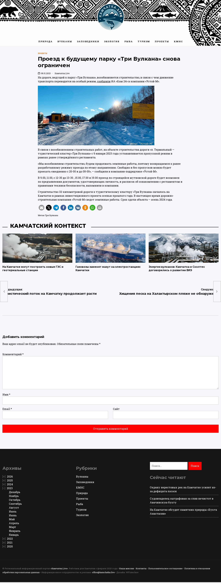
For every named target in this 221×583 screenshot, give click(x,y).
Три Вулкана (51, 215)
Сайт (116, 409)
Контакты (141, 568)
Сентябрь (15, 503)
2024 (10, 484)
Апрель (14, 523)
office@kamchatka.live (103, 572)
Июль (13, 511)
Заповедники (88, 41)
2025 (10, 480)
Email (7, 409)
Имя (6, 394)
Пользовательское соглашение (165, 568)
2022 (10, 538)
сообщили (103, 81)
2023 (10, 488)
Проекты (162, 41)
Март (12, 527)
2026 (10, 476)
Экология (112, 41)
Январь (14, 534)
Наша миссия (126, 568)
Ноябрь (14, 496)
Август (14, 507)
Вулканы (64, 41)
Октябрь (14, 499)
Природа (45, 41)
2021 (9, 542)
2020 (10, 546)
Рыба (128, 41)
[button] (41, 207)
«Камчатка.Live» (59, 568)
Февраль (14, 531)
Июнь (13, 515)
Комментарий (13, 354)
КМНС (178, 41)
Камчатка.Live (62, 73)
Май (12, 519)
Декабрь (14, 492)
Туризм (144, 41)
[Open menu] (4, 17)
